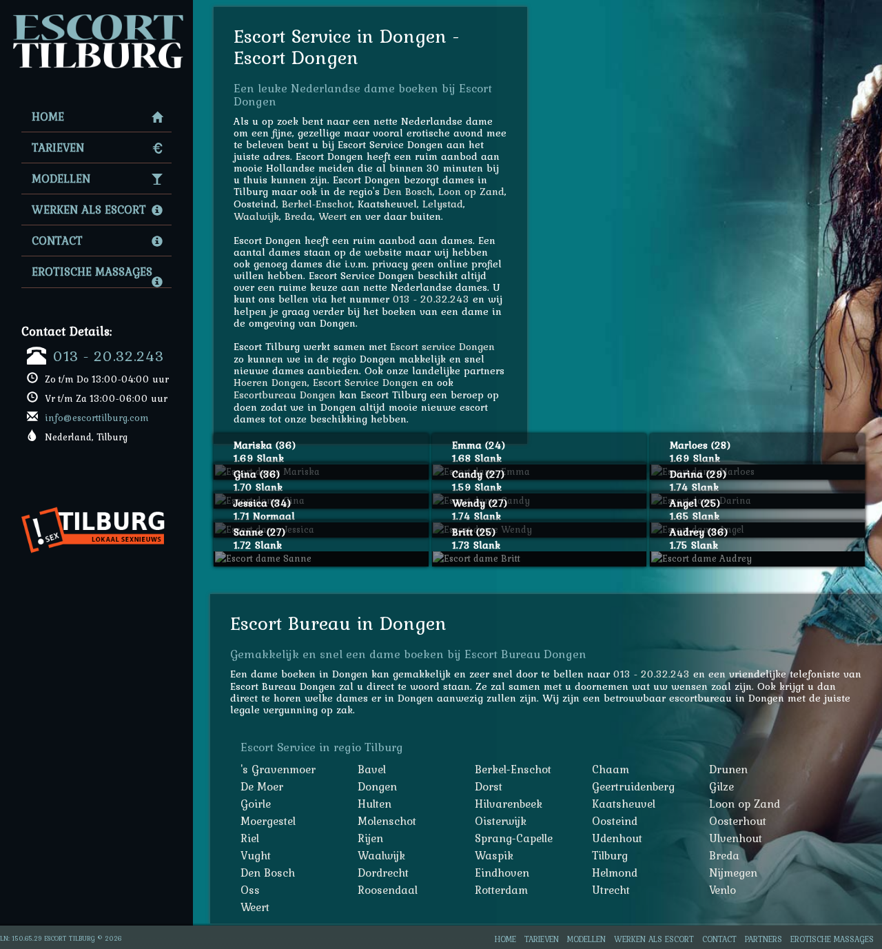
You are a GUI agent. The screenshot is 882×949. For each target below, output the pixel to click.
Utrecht (611, 889)
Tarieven (58, 147)
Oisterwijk (500, 821)
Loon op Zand (471, 191)
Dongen (377, 786)
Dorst (488, 786)
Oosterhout (737, 821)
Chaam (610, 769)
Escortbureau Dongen (285, 394)
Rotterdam (501, 889)
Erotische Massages (92, 271)
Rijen (370, 838)
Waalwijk (256, 216)
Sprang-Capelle (514, 838)
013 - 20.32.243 (108, 356)
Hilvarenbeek (508, 803)
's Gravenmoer (278, 769)
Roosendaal (388, 889)
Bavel (372, 769)
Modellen (61, 178)
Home (48, 116)
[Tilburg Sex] (98, 501)
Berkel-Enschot (317, 204)
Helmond (614, 872)
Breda (299, 216)
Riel (249, 838)
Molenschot (387, 821)
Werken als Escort (89, 209)
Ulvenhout (735, 838)
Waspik (494, 855)
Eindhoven (502, 872)
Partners (763, 939)
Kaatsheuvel (623, 803)
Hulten (374, 803)
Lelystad (442, 204)
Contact (57, 240)
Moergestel (268, 821)
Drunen (728, 769)
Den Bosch (408, 191)
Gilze (721, 786)
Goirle (255, 803)
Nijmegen (733, 872)
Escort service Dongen (442, 346)
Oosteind (614, 821)
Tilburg (610, 855)
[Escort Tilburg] (96, 18)
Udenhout (617, 838)
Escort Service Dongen (365, 382)
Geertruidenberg (633, 786)
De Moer (261, 786)
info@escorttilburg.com (97, 418)
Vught (255, 855)
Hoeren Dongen (270, 382)
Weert (332, 216)
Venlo (722, 889)
